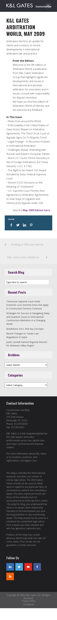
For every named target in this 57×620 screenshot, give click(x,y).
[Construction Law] (29, 5)
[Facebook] (37, 567)
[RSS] (10, 576)
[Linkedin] (10, 567)
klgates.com (31, 460)
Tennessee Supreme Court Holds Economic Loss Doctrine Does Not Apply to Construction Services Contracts (27, 305)
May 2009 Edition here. (37, 210)
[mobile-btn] (48, 5)
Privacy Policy (28, 600)
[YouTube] (28, 567)
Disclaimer (28, 604)
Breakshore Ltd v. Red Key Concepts (25, 328)
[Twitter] (19, 567)
